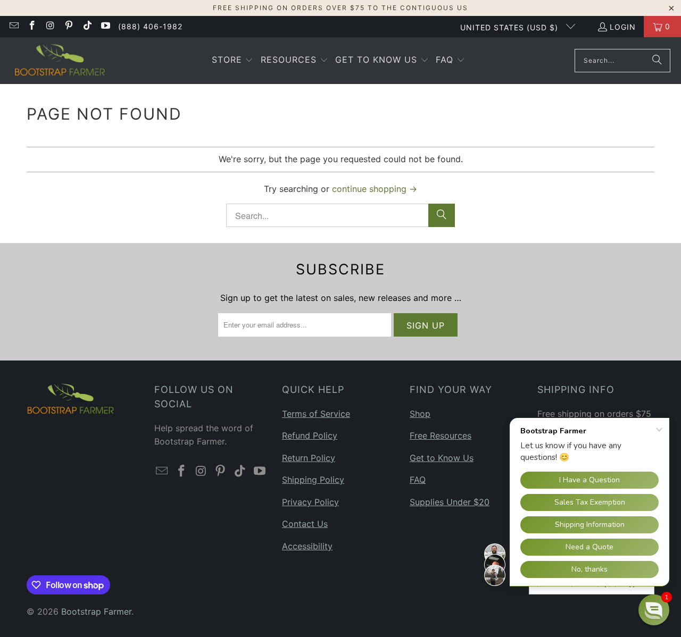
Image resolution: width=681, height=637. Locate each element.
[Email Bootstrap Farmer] (13, 26)
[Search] (657, 60)
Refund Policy (309, 435)
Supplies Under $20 (449, 502)
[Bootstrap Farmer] (60, 61)
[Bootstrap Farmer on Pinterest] (68, 26)
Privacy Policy (310, 502)
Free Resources (440, 435)
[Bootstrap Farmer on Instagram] (50, 26)
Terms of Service (316, 413)
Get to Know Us (442, 457)
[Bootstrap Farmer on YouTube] (105, 26)
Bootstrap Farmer (96, 611)
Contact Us (305, 523)
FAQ (418, 479)
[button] (233, 60)
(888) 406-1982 (150, 26)
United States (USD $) (510, 27)
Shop (420, 413)
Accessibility (307, 546)
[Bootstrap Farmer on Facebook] (32, 26)
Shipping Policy (313, 479)
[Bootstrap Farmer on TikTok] (86, 26)
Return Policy (308, 457)
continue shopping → (374, 188)
